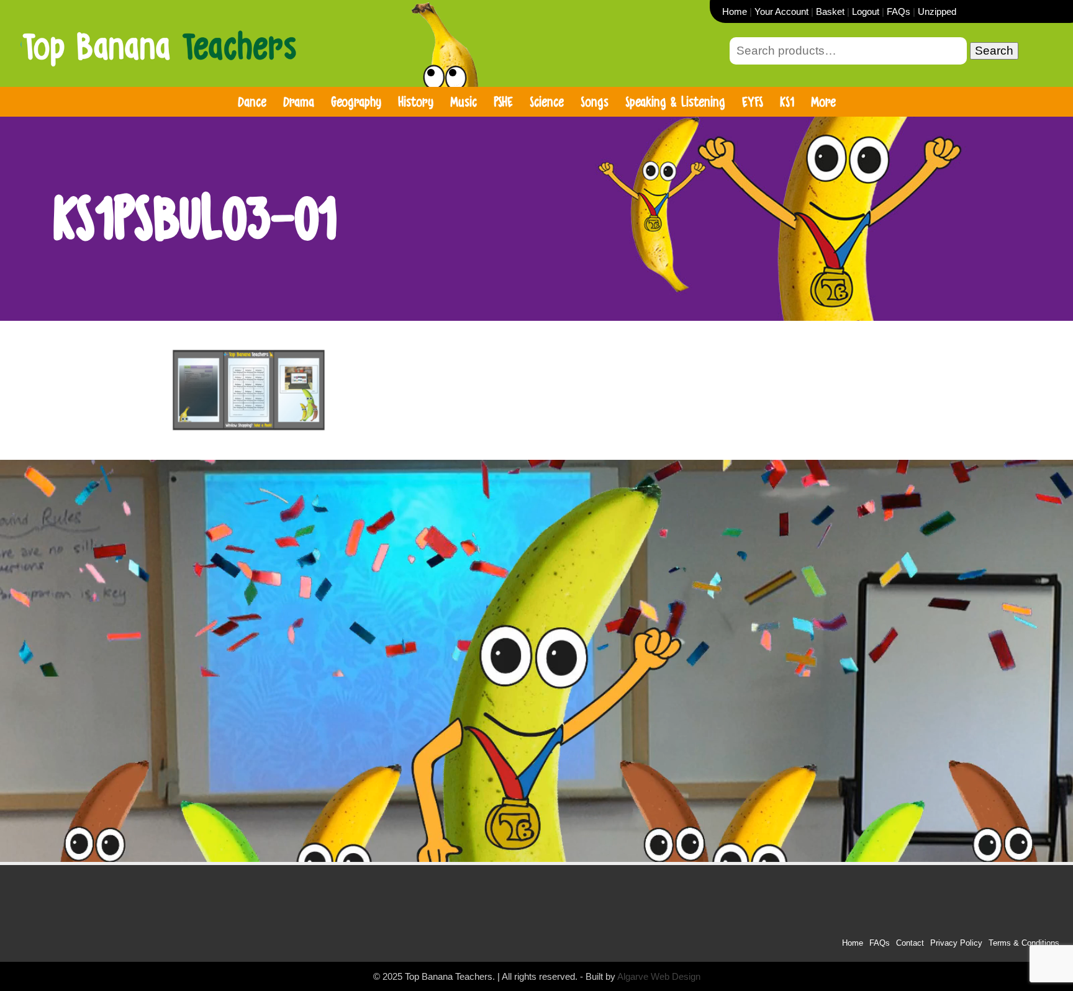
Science (547, 101)
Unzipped (937, 11)
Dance (252, 101)
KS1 (787, 101)
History (415, 101)
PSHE (503, 101)
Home (734, 11)
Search (994, 50)
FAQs (898, 11)
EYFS (752, 101)
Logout (865, 11)
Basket (830, 11)
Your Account (781, 11)
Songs (595, 101)
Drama (298, 101)
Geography (356, 101)
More (823, 101)
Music (463, 101)
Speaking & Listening (675, 101)
